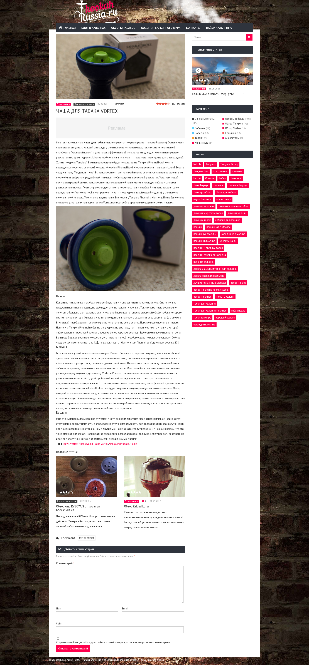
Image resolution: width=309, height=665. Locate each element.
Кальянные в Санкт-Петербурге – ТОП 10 (219, 94)
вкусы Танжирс (202, 199)
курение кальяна (203, 261)
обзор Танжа (238, 282)
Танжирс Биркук (237, 185)
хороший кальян (225, 317)
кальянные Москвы (204, 234)
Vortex (74, 443)
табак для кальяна (204, 303)
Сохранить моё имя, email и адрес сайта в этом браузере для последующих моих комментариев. (113, 642)
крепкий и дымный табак (208, 247)
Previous (198, 70)
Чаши (134, 443)
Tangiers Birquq (229, 164)
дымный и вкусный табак (233, 206)
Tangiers (211, 164)
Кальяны (230, 133)
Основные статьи (84, 104)
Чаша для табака (119, 443)
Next (246, 70)
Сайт (59, 623)
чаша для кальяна (204, 324)
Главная (69, 27)
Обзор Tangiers (234, 123)
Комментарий (65, 563)
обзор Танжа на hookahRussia (211, 289)
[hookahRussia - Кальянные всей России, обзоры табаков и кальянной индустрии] (145, 21)
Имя (58, 608)
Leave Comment (86, 537)
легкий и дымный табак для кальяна (215, 268)
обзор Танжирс (202, 296)
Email (125, 608)
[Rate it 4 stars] (165, 104)
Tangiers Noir (200, 171)
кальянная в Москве (219, 227)
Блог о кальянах (93, 27)
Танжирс (218, 185)
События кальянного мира (160, 27)
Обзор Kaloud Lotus (137, 506)
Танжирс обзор (202, 192)
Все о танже (220, 171)
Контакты (193, 27)
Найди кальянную (219, 27)
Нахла (197, 178)
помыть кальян (225, 296)
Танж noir (236, 178)
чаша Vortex (101, 443)
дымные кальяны (203, 206)
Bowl (66, 443)
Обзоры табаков (123, 27)
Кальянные (199, 89)
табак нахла (238, 310)
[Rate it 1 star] (157, 104)
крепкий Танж (228, 241)
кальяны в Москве (204, 241)
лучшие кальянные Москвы (209, 282)
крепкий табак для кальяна (209, 254)
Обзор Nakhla (233, 128)
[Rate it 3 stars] (163, 104)
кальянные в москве (233, 234)
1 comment (118, 104)
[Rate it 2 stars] (160, 104)
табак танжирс (202, 317)
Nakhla (197, 164)
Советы (199, 133)
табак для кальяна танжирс (209, 310)
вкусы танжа (223, 199)
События (200, 128)
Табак (222, 178)
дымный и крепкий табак (208, 213)
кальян (197, 227)
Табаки (199, 137)
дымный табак (202, 220)
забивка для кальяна (227, 220)
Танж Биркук (201, 185)
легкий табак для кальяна (208, 275)
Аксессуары (63, 104)
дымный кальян (236, 213)
